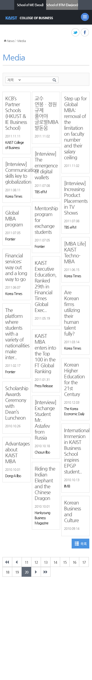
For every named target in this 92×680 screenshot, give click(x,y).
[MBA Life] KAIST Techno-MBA (75, 252)
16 (74, 562)
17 (84, 562)
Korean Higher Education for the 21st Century (74, 379)
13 (45, 562)
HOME (5, 40)
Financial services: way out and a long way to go (16, 267)
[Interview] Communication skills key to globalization (16, 173)
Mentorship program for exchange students (46, 220)
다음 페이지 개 (36, 572)
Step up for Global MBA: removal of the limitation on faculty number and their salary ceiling (75, 128)
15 (64, 562)
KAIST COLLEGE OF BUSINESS (30, 18)
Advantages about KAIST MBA (16, 452)
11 (26, 562)
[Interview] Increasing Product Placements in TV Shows (75, 198)
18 (7, 572)
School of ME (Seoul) (30, 5)
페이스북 (85, 32)
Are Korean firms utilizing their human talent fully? (72, 313)
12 (36, 562)
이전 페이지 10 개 (17, 562)
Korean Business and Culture (72, 511)
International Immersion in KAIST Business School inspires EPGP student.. (75, 451)
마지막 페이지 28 (46, 572)
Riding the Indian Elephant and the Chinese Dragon (45, 483)
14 (55, 562)
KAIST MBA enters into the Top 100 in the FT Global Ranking (45, 353)
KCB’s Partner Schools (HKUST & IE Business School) (16, 113)
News (10, 41)
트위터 (75, 32)
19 (17, 572)
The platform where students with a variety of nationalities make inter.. (16, 333)
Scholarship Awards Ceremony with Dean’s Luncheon (16, 403)
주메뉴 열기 (85, 17)
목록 (83, 544)
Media (21, 41)
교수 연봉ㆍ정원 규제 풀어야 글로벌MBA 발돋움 (46, 113)
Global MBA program (14, 218)
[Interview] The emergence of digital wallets (46, 165)
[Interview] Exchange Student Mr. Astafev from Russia (45, 420)
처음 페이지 (7, 562)
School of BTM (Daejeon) (62, 5)
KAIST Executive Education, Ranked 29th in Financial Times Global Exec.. (45, 286)
